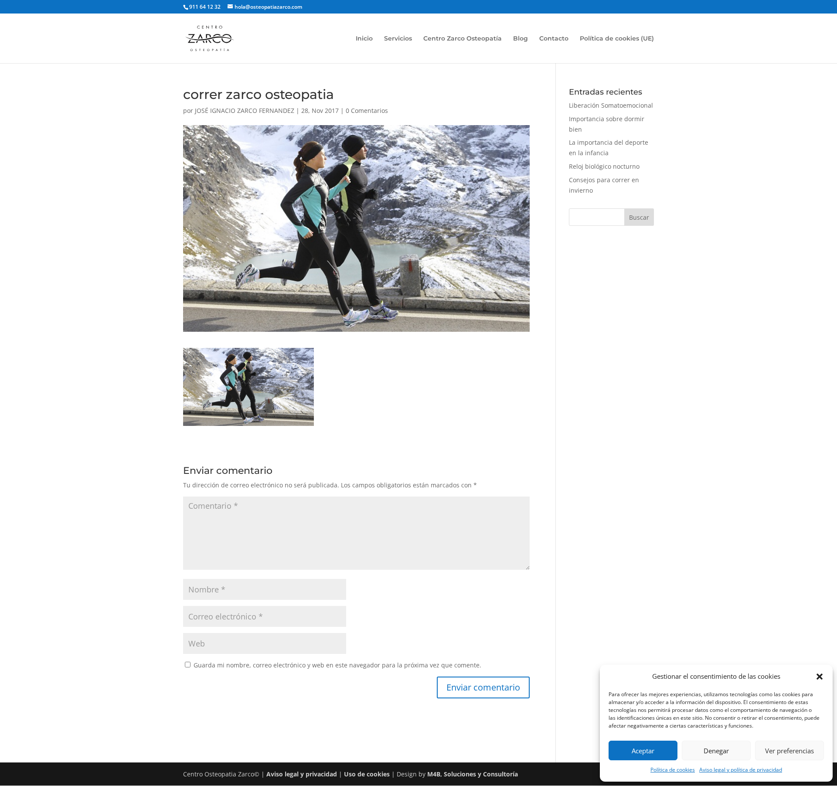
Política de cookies (672, 769)
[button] (819, 676)
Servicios (398, 38)
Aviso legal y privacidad (301, 774)
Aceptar (643, 750)
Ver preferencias (789, 750)
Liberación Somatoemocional (611, 105)
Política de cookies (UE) (617, 38)
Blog (520, 38)
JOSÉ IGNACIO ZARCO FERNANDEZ (244, 110)
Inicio (364, 38)
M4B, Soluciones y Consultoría (472, 774)
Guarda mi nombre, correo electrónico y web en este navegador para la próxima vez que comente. (337, 665)
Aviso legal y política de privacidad (740, 769)
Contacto (553, 38)
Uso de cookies (367, 774)
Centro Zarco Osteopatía (462, 38)
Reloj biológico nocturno (604, 166)
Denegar (716, 750)
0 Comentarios (367, 110)
